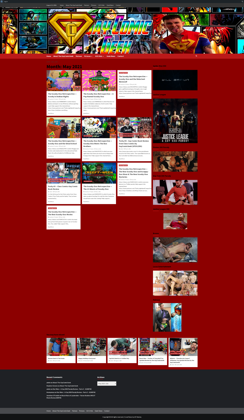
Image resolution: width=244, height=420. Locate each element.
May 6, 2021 (133, 179)
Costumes (56, 353)
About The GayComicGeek (74, 5)
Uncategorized (52, 88)
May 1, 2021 (62, 217)
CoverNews (128, 417)
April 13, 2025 (57, 360)
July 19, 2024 (148, 362)
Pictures (93, 5)
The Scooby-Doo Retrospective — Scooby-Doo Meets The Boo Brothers (97, 143)
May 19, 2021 (63, 146)
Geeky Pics (63, 353)
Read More (51, 113)
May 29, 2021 (63, 99)
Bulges (50, 353)
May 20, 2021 (133, 84)
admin (121, 149)
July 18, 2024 (179, 364)
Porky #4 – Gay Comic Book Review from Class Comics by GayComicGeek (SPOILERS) (134, 143)
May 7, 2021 (98, 191)
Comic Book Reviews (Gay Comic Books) (129, 133)
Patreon (86, 5)
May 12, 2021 (98, 149)
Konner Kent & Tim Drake (56, 358)
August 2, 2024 (118, 360)
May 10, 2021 (57, 191)
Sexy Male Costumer (115, 353)
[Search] (196, 56)
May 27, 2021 (98, 99)
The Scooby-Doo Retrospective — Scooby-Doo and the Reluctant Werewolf (133, 79)
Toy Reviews (149, 351)
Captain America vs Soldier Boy (119, 358)
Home (62, 5)
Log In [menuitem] (6, 1)
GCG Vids (101, 5)
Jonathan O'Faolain (53, 99)
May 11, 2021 (128, 149)
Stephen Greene (52, 386)
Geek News (110, 5)
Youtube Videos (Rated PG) (126, 136)
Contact (118, 5)
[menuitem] (1, 1)
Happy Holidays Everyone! (87, 358)
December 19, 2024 (89, 360)
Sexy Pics (124, 353)
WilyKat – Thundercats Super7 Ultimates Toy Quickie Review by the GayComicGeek (182, 360)
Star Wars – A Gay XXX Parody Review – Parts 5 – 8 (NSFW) (72, 389)
